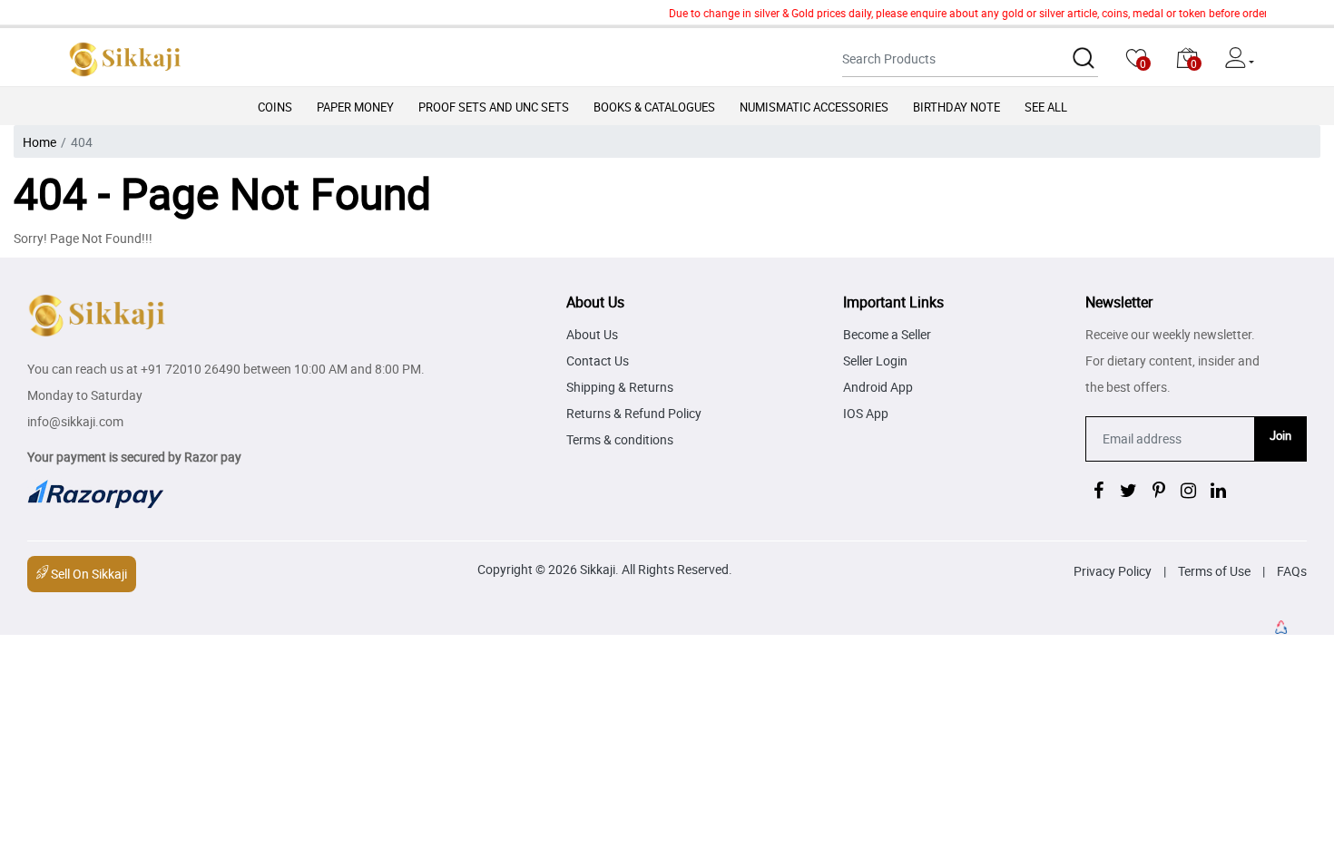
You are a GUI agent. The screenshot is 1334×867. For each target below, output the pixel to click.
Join (1280, 435)
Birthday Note (956, 107)
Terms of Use (1214, 571)
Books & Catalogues (654, 107)
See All (1046, 107)
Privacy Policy (1113, 571)
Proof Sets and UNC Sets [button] (493, 107)
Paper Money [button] (355, 107)
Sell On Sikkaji (87, 573)
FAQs (1292, 571)
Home (39, 142)
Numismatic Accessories (814, 107)
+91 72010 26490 (190, 368)
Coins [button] (275, 107)
